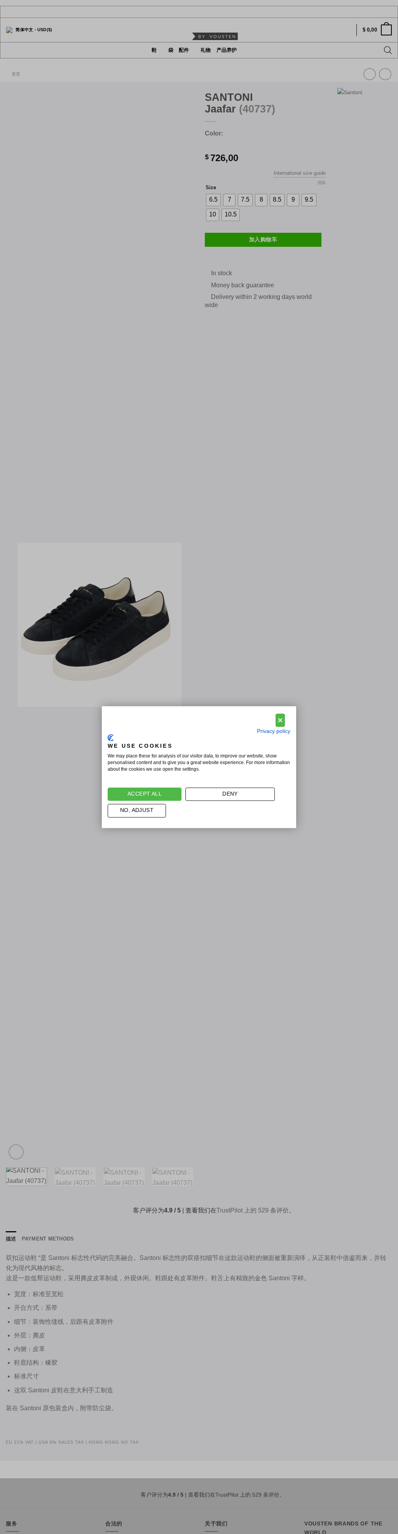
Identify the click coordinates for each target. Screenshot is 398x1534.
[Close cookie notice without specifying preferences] (280, 720)
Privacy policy (273, 731)
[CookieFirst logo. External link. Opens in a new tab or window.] (110, 737)
